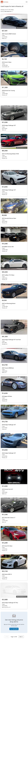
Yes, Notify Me (14, 629)
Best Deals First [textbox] (8, 11)
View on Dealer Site (21, 27)
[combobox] (8, 11)
